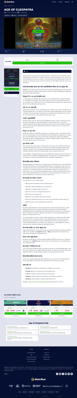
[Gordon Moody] (37, 386)
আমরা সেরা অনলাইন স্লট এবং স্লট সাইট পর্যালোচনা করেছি (38, 281)
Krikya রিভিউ (15, 315)
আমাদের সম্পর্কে (46, 352)
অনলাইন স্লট (54, 1)
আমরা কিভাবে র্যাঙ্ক (46, 359)
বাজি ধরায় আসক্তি (45, 396)
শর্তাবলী (16, 396)
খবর (72, 1)
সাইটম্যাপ (60, 396)
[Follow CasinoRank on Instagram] (60, 374)
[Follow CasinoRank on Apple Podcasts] (71, 374)
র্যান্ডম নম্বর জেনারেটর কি (31, 361)
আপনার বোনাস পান (42, 62)
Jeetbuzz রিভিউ (61, 315)
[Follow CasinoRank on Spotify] (69, 374)
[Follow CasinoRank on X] (63, 374)
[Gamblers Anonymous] (17, 386)
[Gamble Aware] (53, 386)
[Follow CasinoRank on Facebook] (57, 374)
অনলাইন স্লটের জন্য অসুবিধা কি (31, 357)
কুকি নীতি (30, 396)
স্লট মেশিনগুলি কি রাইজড (31, 352)
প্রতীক (31, 355)
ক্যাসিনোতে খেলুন (38, 31)
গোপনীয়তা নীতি (46, 355)
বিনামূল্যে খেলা (38, 35)
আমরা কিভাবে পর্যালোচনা (46, 357)
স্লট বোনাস (60, 1)
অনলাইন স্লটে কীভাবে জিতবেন (31, 359)
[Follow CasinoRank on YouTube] (66, 374)
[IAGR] (11, 386)
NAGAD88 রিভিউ (38, 315)
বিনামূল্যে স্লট (67, 1)
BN (5, 373)
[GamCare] (26, 386)
